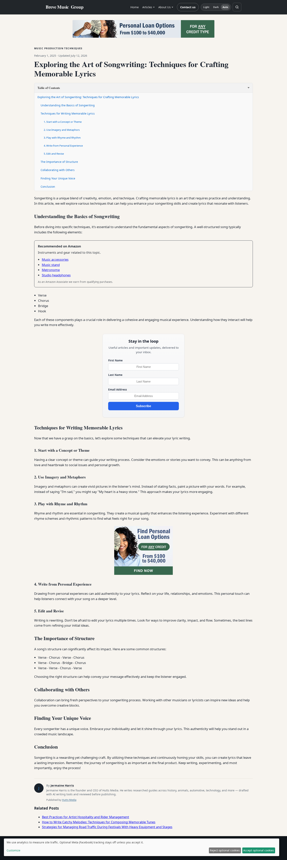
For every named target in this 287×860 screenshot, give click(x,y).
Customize (13, 850)
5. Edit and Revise (54, 153)
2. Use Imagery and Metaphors (62, 130)
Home (134, 7)
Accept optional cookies (258, 850)
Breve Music (65, 7)
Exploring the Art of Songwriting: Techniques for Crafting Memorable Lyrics (88, 97)
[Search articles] (237, 7)
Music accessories (55, 259)
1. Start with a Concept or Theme (63, 122)
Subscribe (143, 406)
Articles (147, 7)
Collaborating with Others (58, 170)
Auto (225, 7)
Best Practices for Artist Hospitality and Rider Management (85, 817)
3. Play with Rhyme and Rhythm (62, 137)
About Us (164, 7)
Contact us (187, 7)
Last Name (115, 375)
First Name (115, 360)
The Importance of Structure (59, 162)
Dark (216, 7)
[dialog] (141, 847)
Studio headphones (56, 275)
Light (206, 7)
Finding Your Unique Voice (58, 178)
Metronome (51, 270)
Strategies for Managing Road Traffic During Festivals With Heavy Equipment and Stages (107, 827)
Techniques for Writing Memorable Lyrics (68, 113)
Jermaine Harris (62, 785)
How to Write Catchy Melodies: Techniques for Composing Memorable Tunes (98, 822)
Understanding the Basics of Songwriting (68, 105)
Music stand (51, 264)
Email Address (117, 389)
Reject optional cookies (225, 850)
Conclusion (48, 186)
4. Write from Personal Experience (63, 145)
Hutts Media (69, 800)
